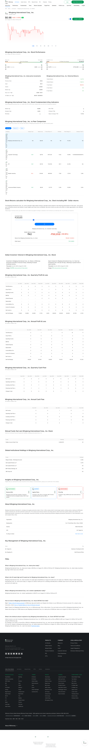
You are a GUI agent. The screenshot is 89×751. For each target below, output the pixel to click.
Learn (59, 648)
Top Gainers (74, 679)
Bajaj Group (47, 683)
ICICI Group (47, 695)
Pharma (20, 681)
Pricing (49, 2)
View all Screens (61, 691)
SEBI (14, 718)
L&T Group (47, 691)
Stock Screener (61, 693)
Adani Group (47, 679)
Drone (33, 687)
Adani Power (7, 693)
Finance (20, 702)
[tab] (9, 670)
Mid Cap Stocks (61, 679)
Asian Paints (7, 706)
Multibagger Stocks (62, 689)
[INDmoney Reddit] (19, 654)
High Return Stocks (62, 687)
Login (67, 2)
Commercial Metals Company (14, 187)
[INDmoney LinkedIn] (9, 654)
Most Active (74, 683)
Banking (20, 676)
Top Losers (74, 681)
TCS (6, 685)
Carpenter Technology (13, 154)
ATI (9, 164)
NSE (16, 718)
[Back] (6, 8)
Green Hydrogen (35, 689)
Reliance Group (48, 681)
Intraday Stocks (75, 698)
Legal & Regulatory (75, 648)
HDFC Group (47, 687)
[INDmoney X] (11, 654)
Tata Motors (7, 676)
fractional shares (35, 626)
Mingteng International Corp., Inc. (15, 140)
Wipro (6, 702)
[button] (69, 19)
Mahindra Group (48, 689)
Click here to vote (79, 533)
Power (19, 689)
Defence (20, 687)
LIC (6, 700)
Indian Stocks (24, 2)
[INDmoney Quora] (22, 654)
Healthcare (20, 706)
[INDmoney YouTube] (14, 654)
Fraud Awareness (62, 653)
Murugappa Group (49, 700)
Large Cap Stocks (62, 676)
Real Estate (20, 693)
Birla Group (47, 685)
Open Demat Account (77, 2)
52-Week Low (74, 687)
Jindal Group (47, 698)
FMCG (19, 685)
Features (45, 2)
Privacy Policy (73, 643)
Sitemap (60, 656)
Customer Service (62, 650)
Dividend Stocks (61, 685)
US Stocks (17, 2)
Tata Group (47, 676)
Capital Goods (21, 700)
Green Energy (35, 681)
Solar (33, 685)
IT (18, 679)
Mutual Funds (35, 2)
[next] (82, 492)
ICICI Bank (7, 687)
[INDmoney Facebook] (6, 654)
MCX (22, 718)
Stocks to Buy (75, 695)
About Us (60, 643)
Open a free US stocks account (17, 603)
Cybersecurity (35, 691)
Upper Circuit (74, 689)
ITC (6, 698)
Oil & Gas (20, 704)
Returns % (15, 128)
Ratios (22, 128)
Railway (20, 698)
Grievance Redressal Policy (77, 650)
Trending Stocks (75, 693)
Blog (59, 645)
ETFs (29, 2)
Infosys (6, 689)
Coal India (7, 704)
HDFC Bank (7, 681)
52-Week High (75, 685)
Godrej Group (48, 693)
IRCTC (6, 695)
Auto (19, 683)
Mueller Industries (12, 173)
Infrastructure (21, 691)
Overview (8, 128)
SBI (6, 683)
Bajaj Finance (8, 691)
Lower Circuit (74, 691)
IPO (40, 2)
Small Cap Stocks (62, 681)
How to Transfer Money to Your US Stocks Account (27, 605)
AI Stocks (34, 676)
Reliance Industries (9, 679)
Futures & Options (49, 650)
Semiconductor (35, 683)
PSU (19, 695)
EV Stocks (34, 679)
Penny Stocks (61, 683)
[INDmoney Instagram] (16, 654)
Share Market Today (76, 676)
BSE (19, 718)
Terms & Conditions (75, 645)
